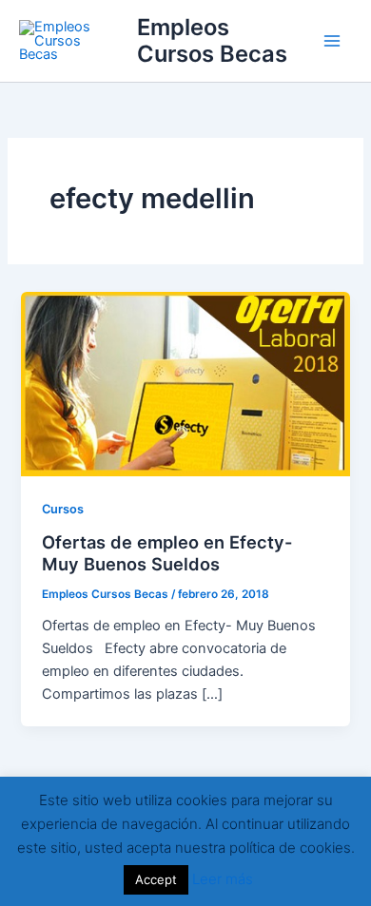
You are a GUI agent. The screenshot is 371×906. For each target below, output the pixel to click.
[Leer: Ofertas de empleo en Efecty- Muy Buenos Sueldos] (185, 383)
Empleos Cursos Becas (212, 40)
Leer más (222, 879)
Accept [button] (156, 879)
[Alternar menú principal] (332, 41)
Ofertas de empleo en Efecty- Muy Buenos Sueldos (167, 553)
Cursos (63, 509)
